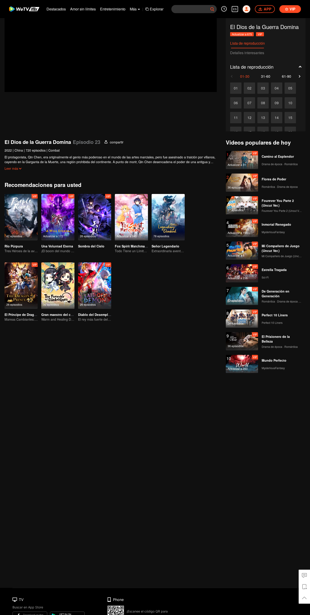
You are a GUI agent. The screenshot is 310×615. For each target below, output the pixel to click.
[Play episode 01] (235, 88)
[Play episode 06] (235, 103)
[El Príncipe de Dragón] (21, 285)
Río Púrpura (14, 246)
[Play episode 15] (290, 117)
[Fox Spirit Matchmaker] (131, 217)
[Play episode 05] (290, 88)
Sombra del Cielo (91, 246)
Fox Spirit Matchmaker (132, 246)
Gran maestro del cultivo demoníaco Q (71, 314)
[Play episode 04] (276, 88)
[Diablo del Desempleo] (94, 285)
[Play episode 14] (276, 117)
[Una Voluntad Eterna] (57, 217)
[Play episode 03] (263, 88)
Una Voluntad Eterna (57, 246)
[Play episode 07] (249, 103)
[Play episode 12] (249, 117)
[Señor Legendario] (168, 217)
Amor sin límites (83, 9)
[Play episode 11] (235, 117)
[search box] (212, 9)
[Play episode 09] (276, 103)
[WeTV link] (24, 9)
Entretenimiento (112, 9)
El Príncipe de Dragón (21, 314)
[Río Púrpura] (21, 217)
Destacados (56, 9)
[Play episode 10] (290, 103)
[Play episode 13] (263, 117)
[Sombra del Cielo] (94, 217)
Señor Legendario (165, 246)
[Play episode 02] (249, 88)
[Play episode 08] (263, 103)
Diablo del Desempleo (95, 314)
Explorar (156, 9)
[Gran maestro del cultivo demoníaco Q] (57, 285)
